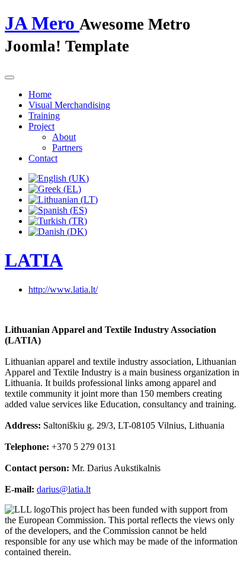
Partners (67, 147)
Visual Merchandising (69, 105)
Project (41, 126)
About (64, 137)
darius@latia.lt (64, 489)
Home (40, 94)
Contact (42, 158)
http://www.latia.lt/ (63, 289)
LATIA (34, 260)
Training (44, 116)
